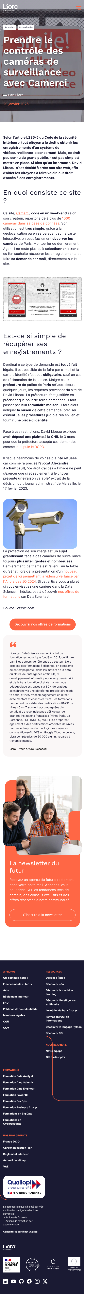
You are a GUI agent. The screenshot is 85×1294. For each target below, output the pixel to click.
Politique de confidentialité (20, 1009)
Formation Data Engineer (18, 1088)
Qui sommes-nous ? (15, 977)
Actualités (9, 27)
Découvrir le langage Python (64, 1026)
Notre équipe (54, 1050)
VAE (5, 1166)
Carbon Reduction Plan (17, 1147)
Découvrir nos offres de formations (42, 624)
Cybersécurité (26, 27)
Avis (6, 990)
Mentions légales (14, 1015)
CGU (6, 1021)
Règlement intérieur (15, 996)
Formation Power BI (15, 1094)
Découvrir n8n (55, 984)
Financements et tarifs (17, 984)
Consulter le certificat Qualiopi (20, 1231)
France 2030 (11, 1141)
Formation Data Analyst (18, 1076)
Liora (19, 95)
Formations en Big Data (17, 1113)
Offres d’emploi (55, 1057)
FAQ (5, 1002)
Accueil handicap (14, 1160)
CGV (6, 1027)
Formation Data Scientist (19, 1082)
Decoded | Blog (55, 977)
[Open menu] (79, 8)
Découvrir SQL (55, 1033)
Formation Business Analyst (21, 1107)
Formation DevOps (14, 1101)
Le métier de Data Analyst (62, 1010)
